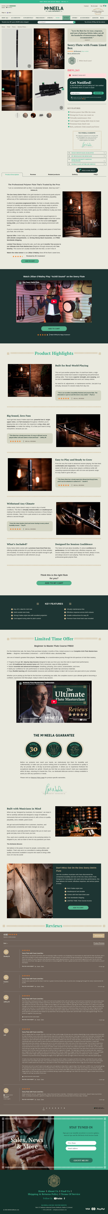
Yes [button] (35, 966)
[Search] (74, 22)
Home (41, 1191)
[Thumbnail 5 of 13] (49, 115)
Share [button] (42, 966)
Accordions (16, 18)
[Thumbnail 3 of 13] (33, 115)
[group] (12, 934)
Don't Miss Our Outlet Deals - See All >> (54, 1)
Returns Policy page (38, 777)
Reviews (33, 174)
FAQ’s (96, 174)
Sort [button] (5, 943)
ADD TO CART (30, 261)
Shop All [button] (5, 18)
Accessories (85, 18)
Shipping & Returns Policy (43, 1194)
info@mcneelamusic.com (60, 1209)
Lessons (95, 18)
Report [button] (38, 966)
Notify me (98, 93)
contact (86, 6)
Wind (58, 18)
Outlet (66, 18)
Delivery (75, 174)
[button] (44, 1108)
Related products (54, 174)
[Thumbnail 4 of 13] (41, 115)
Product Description (12, 174)
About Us (53, 1191)
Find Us (65, 1191)
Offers (75, 18)
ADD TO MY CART (54, 583)
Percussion (40, 18)
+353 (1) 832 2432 (47, 1209)
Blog (102, 18)
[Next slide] (63, 89)
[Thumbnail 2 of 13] (25, 115)
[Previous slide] (3, 89)
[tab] (99, 943)
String (50, 18)
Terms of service (70, 1194)
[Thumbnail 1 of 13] (17, 115)
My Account (94, 6)
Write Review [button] (99, 935)
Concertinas (28, 18)
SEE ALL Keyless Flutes (74, 53)
